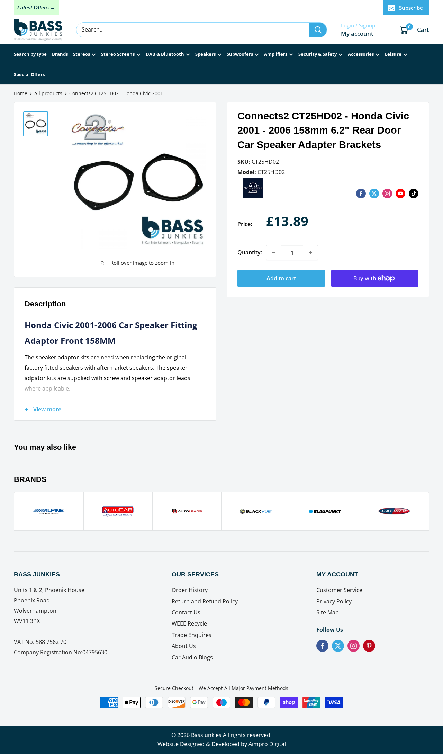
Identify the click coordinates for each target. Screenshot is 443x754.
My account (357, 33)
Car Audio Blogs (192, 657)
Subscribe (411, 7)
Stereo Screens (118, 54)
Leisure (393, 54)
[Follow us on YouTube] (400, 193)
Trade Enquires (191, 635)
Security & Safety (317, 54)
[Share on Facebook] (361, 193)
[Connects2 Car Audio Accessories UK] (253, 182)
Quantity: (249, 252)
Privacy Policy (334, 601)
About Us (184, 646)
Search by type (30, 54)
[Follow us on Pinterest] (369, 646)
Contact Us (186, 612)
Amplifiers (275, 54)
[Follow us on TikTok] (413, 193)
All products (48, 93)
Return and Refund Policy (205, 601)
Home (20, 93)
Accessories (361, 54)
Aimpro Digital (267, 744)
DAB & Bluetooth (165, 54)
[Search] (318, 30)
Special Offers (29, 74)
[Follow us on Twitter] (338, 646)
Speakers (205, 54)
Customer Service (339, 590)
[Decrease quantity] (273, 252)
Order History (190, 590)
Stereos (81, 54)
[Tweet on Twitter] (374, 193)
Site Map (327, 612)
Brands (60, 54)
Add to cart (281, 278)
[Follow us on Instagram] (387, 193)
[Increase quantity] (310, 252)
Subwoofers (240, 54)
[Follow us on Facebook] (322, 646)
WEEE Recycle (189, 623)
